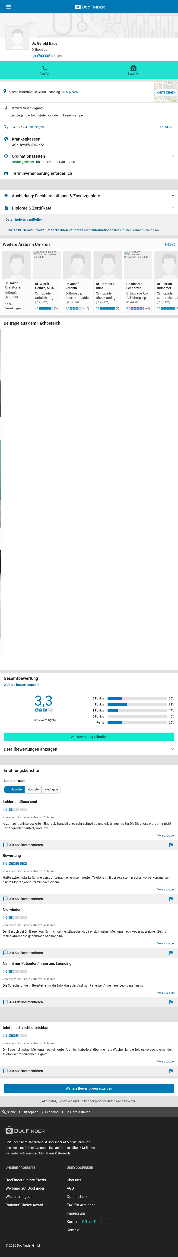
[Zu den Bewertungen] (46, 55)
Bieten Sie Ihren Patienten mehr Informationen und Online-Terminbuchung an (82, 230)
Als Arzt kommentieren (26, 845)
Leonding (52, 1112)
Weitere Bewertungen (20, 684)
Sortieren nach (14, 781)
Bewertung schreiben (92, 737)
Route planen (69, 92)
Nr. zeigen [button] (37, 127)
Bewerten (133, 73)
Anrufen (45, 73)
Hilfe (168, 244)
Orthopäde (30, 1112)
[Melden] (172, 845)
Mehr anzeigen (166, 835)
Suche (11, 1112)
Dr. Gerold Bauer (78, 1112)
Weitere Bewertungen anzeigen (89, 1088)
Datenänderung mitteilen (24, 219)
